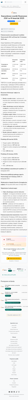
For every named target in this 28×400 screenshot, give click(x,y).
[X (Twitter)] (11, 392)
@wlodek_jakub (16, 396)
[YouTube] (9, 392)
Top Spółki (14, 327)
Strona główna (3, 6)
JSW (11, 6)
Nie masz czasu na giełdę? (14, 355)
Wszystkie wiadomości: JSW (14, 315)
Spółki (8, 6)
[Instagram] (18, 392)
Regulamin (14, 386)
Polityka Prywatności (14, 384)
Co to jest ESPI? (14, 343)
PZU (14, 367)
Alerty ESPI (14, 325)
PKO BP (14, 372)
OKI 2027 (14, 353)
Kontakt (14, 383)
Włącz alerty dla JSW (15, 258)
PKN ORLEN (14, 361)
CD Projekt (14, 365)
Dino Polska (14, 374)
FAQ (14, 381)
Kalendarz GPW (14, 341)
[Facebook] (14, 392)
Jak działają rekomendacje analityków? (14, 349)
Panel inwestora (14, 333)
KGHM (14, 371)
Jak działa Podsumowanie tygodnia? (14, 347)
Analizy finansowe (14, 329)
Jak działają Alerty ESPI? (14, 345)
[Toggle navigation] (25, 2)
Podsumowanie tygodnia (14, 331)
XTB (14, 363)
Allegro (14, 369)
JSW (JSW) (13, 23)
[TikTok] (16, 392)
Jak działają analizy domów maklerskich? (14, 351)
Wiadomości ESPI (16, 6)
